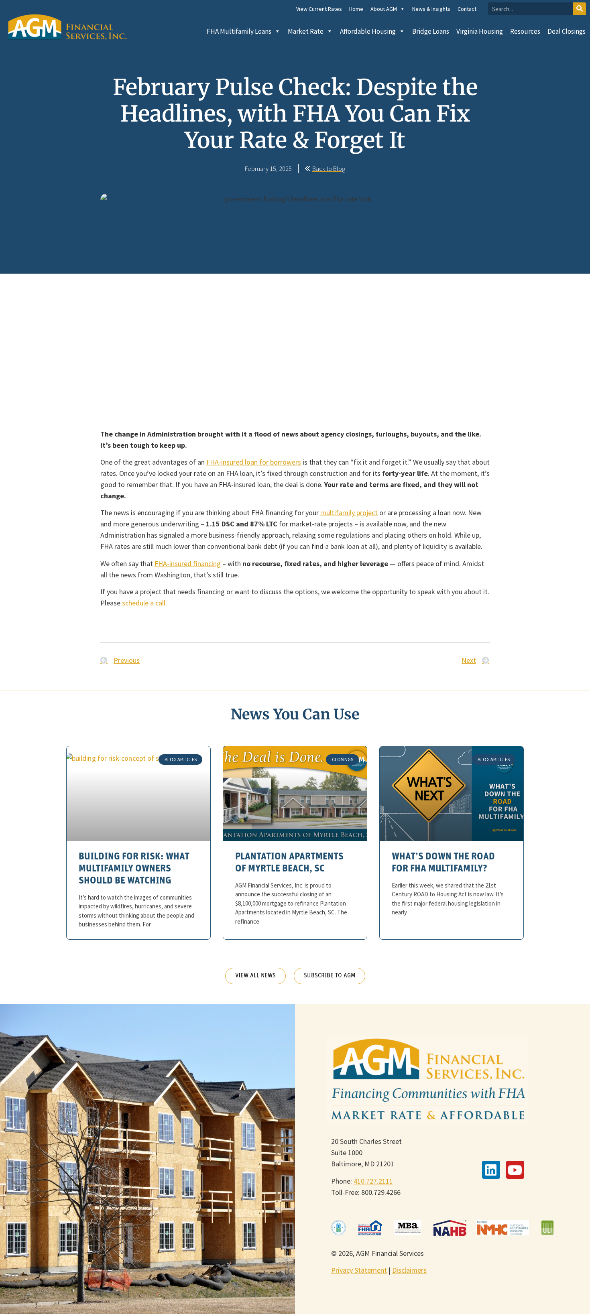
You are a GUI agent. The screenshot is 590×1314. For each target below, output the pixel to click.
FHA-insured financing (188, 563)
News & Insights (431, 8)
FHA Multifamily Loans (239, 31)
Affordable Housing (368, 31)
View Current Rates (319, 8)
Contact (467, 8)
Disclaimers (409, 1270)
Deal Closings (566, 31)
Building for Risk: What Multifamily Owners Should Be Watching (134, 869)
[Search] (579, 8)
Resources (525, 31)
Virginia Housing (479, 31)
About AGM (383, 8)
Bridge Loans (430, 31)
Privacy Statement (359, 1270)
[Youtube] (515, 1170)
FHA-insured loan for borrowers (253, 462)
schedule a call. (144, 602)
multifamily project (349, 512)
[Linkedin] (491, 1170)
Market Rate (305, 31)
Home (356, 8)
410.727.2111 (373, 1181)
